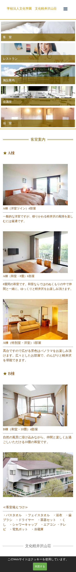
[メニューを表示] (65, 9)
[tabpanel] (34, 8)
